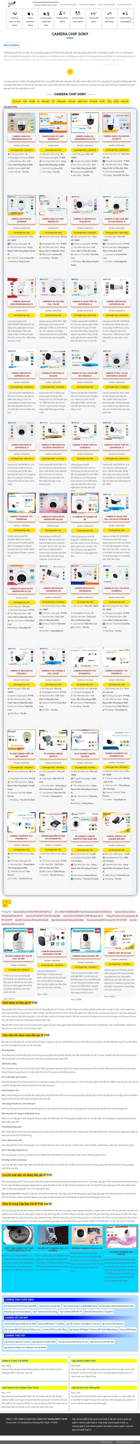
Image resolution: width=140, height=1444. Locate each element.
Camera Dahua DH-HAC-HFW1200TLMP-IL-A (32, 912)
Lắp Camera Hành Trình (84, 1361)
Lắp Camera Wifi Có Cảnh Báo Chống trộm (22, 1329)
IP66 (25, 101)
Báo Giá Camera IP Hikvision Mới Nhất (20, 1306)
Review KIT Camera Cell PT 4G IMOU (53, 1249)
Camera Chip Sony (70, 34)
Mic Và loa (17, 101)
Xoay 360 (124, 101)
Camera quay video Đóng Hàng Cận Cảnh (116, 1306)
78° (53, 101)
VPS (114, 1442)
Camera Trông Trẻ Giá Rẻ (15, 1361)
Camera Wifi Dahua (127, 1329)
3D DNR (32, 101)
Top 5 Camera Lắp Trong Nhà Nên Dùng (80, 1306)
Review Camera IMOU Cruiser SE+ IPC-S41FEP (107, 920)
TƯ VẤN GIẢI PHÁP (125, 5)
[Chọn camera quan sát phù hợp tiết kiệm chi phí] (131, 19)
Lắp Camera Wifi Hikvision (113, 1324)
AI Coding (93, 101)
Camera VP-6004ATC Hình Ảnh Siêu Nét (43, 916)
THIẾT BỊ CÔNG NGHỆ (106, 5)
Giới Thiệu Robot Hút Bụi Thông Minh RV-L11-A (19, 1249)
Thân (109, 101)
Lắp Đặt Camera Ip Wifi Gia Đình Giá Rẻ (31, 920)
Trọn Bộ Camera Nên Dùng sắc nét (73, 1342)
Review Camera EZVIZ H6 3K (87, 1248)
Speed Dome (82, 101)
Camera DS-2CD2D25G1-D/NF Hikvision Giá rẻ (83, 916)
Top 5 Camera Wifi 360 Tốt (70, 1312)
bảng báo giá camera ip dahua (17, 1312)
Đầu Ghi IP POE (10, 107)
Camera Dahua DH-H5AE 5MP (85, 956)
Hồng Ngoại (61, 101)
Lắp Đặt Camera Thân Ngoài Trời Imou (82, 1324)
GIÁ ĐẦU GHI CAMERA (87, 5)
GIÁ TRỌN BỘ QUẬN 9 (68, 5)
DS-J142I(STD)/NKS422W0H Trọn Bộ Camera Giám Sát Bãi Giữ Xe (83, 912)
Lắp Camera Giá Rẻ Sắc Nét (102, 1342)
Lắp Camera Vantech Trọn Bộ (17, 1342)
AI (38, 101)
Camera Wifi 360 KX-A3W (119, 953)
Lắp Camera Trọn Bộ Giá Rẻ (44, 1342)
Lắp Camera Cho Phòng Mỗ (86, 1387)
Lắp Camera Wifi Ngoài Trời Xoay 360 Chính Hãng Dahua (93, 1329)
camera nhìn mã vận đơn (49, 1306)
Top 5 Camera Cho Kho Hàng (44, 1312)
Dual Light (45, 101)
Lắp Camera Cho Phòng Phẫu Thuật (20, 1387)
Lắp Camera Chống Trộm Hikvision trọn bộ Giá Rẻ (25, 1347)
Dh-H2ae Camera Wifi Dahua (121, 1253)
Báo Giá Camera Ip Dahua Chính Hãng (68, 920)
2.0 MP (102, 101)
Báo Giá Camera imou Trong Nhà (99, 1312)
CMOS (116, 101)
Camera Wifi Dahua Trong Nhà (51, 1324)
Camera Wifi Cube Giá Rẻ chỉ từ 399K (20, 1324)
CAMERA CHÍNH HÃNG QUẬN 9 (45, 5)
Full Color (71, 101)
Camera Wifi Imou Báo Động (55, 1329)
